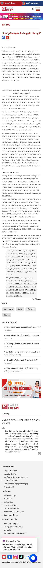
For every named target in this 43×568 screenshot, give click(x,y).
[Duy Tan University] (12, 9)
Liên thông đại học (10, 505)
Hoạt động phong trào (11, 523)
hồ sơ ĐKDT (8, 309)
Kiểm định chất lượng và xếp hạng (16, 484)
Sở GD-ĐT (30, 309)
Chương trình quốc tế (11, 508)
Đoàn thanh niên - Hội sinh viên (15, 533)
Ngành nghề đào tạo (11, 515)
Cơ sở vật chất (9, 487)
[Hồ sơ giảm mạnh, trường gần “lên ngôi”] (3, 37)
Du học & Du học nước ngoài (14, 512)
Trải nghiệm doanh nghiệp (13, 527)
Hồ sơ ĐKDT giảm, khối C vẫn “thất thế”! (21, 360)
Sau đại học (8, 499)
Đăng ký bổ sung (10, 3)
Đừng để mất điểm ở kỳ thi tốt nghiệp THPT (23, 335)
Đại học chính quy (10, 495)
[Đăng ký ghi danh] (21, 388)
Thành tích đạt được (11, 480)
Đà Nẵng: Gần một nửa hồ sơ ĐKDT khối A (22, 343)
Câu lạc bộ (7, 530)
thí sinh (7, 315)
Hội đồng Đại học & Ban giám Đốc (16, 477)
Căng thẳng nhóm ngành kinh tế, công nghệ (23, 327)
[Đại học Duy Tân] (10, 406)
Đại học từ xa (8, 502)
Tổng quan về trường (11, 471)
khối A (19, 309)
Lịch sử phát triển (10, 474)
